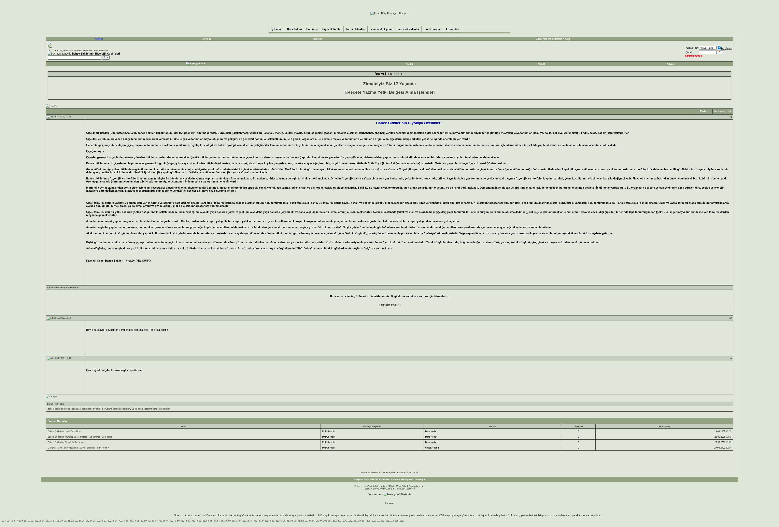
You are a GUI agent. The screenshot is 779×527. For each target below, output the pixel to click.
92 (302, 520)
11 (29, 520)
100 (325, 520)
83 (269, 520)
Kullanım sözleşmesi (402, 479)
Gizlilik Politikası (380, 479)
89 (291, 520)
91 (299, 520)
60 (229, 520)
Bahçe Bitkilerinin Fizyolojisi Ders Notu (66, 442)
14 (43, 520)
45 (160, 520)
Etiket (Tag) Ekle (55, 404)
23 (76, 520)
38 (134, 520)
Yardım (409, 64)
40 (142, 520)
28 (94, 520)
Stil (730, 111)
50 (178, 520)
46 (167, 520)
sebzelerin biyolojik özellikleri (156, 409)
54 (207, 520)
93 (306, 520)
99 (145, 520)
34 (116, 520)
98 (284, 520)
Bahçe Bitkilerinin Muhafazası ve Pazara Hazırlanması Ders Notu (80, 437)
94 (310, 520)
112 (382, 520)
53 (204, 520)
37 (131, 520)
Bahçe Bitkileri (102, 50)
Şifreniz (689, 52)
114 (392, 520)
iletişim (542, 515)
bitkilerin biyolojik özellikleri (68, 409)
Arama (670, 64)
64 (215, 520)
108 (368, 520)
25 (83, 520)
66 (240, 520)
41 (149, 520)
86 (280, 520)
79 (262, 520)
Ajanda (541, 64)
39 (138, 520)
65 (211, 520)
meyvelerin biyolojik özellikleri (116, 409)
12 (32, 520)
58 (233, 520)
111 (378, 520)
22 (72, 520)
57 (226, 520)
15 (47, 520)
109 (373, 520)
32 (109, 520)
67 (36, 520)
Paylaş (703, 111)
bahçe (51, 409)
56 (222, 520)
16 (50, 520)
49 (196, 520)
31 (105, 520)
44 (163, 520)
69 (244, 520)
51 (189, 520)
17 (54, 520)
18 (58, 520)
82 (273, 520)
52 (200, 520)
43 (156, 520)
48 (182, 520)
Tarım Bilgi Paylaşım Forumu (67, 50)
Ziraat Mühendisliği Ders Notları (553, 39)
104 (344, 520)
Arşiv (366, 479)
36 (127, 520)
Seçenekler (719, 111)
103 (339, 520)
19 (61, 520)
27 (90, 520)
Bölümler (88, 50)
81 (266, 520)
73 (193, 520)
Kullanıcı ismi (692, 48)
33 (112, 520)
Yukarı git (420, 479)
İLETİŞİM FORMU (389, 305)
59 (237, 520)
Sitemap (206, 39)
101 (330, 520)
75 (255, 520)
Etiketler (317, 39)
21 (69, 520)
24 (80, 520)
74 (185, 520)
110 (359, 520)
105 (349, 520)
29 (98, 520)
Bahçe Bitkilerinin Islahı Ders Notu (64, 431)
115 (396, 520)
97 (321, 520)
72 (120, 520)
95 (313, 520)
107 (364, 520)
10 (25, 520)
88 (288, 520)
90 (295, 520)
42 (153, 520)
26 (87, 520)
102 (335, 520)
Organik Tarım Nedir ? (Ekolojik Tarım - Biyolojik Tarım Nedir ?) (79, 448)
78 (258, 520)
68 (247, 520)
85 (277, 520)
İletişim (358, 479)
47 (171, 520)
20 (65, 520)
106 (354, 520)
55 (218, 520)
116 (401, 520)
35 (123, 520)
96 (317, 520)
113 (387, 520)
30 (101, 520)
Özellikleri (136, 409)
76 (251, 520)
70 (174, 520)
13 (39, 520)
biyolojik (96, 409)
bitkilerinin (86, 409)
